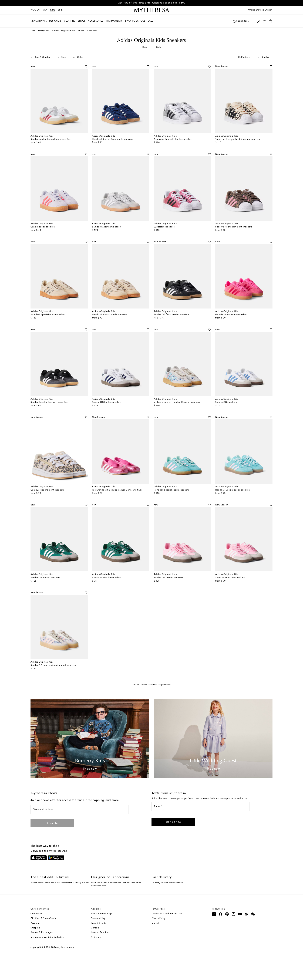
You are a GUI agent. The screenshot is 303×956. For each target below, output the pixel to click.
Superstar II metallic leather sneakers (173, 139)
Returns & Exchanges (42, 932)
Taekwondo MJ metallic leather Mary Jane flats (117, 490)
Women (35, 10)
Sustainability (98, 918)
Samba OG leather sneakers (107, 227)
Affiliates (95, 937)
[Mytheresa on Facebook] (220, 914)
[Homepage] (151, 10)
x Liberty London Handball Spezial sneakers (177, 402)
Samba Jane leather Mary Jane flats (49, 402)
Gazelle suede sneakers (43, 227)
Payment (35, 923)
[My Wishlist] (264, 21)
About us (95, 909)
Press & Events (98, 923)
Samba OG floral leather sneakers (171, 315)
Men (45, 10)
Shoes (81, 31)
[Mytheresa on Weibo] (246, 914)
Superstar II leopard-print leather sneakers (237, 139)
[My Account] (259, 21)
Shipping (35, 928)
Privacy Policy (158, 918)
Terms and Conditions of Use (167, 914)
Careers (95, 928)
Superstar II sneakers (165, 227)
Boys (144, 47)
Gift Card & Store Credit (43, 918)
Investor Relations (100, 932)
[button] (234, 21)
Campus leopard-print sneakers (47, 490)
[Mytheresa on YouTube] (240, 914)
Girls (158, 47)
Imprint (155, 923)
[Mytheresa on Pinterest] (227, 914)
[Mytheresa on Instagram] (233, 914)
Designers (43, 31)
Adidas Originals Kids (63, 31)
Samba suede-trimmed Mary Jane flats (51, 139)
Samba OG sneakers (226, 402)
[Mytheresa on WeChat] (253, 914)
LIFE (60, 10)
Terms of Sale (159, 909)
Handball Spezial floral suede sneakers (112, 139)
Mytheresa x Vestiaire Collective (47, 937)
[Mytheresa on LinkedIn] (214, 914)
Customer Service (40, 909)
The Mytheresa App (101, 914)
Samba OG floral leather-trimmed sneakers (53, 665)
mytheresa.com (65, 947)
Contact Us (36, 914)
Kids (52, 10)
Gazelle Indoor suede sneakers (231, 315)
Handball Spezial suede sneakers (48, 315)
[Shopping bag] (270, 21)
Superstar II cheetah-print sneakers (233, 227)
